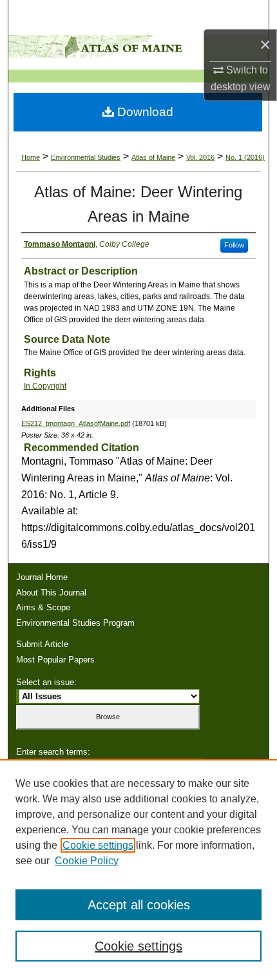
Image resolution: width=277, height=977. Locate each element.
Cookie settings (97, 845)
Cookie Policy (87, 860)
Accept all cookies (139, 905)
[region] (138, 868)
